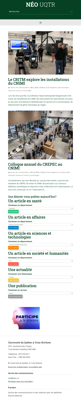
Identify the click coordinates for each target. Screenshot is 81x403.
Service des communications (20, 87)
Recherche (11, 91)
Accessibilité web (35, 367)
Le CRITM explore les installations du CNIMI (38, 81)
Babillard (42, 87)
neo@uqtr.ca (13, 378)
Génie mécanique (63, 87)
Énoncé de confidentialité (18, 367)
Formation (62, 172)
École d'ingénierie (51, 87)
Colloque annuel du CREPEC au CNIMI (35, 166)
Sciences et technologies (23, 91)
